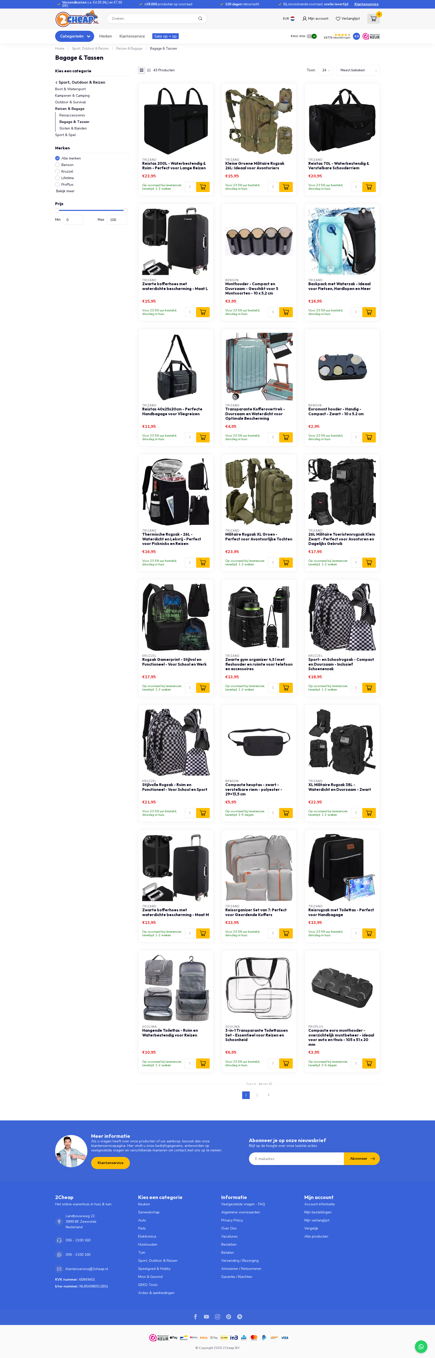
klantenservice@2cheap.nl (87, 1269)
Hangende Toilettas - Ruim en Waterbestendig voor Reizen (170, 1032)
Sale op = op (165, 36)
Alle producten (316, 1236)
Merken (105, 36)
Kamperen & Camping (72, 95)
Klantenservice (366, 4)
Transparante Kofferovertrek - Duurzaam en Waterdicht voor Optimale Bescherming (255, 414)
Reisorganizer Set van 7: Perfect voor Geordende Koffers (256, 912)
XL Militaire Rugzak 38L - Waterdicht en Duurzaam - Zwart (339, 787)
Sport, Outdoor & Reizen (90, 48)
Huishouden (147, 1244)
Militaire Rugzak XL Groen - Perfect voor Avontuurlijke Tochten (258, 536)
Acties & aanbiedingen (156, 1292)
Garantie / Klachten (236, 1276)
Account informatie (319, 1204)
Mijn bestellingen (318, 1212)
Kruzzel (67, 171)
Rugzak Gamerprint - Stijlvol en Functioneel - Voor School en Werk (174, 661)
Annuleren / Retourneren (241, 1268)
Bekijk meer (65, 191)
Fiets (142, 1228)
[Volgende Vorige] (268, 1095)
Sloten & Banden (73, 128)
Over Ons (229, 1228)
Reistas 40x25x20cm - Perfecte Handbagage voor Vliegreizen (172, 411)
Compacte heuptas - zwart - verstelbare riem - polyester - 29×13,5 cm (253, 789)
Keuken (144, 1204)
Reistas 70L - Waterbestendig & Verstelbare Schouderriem (338, 165)
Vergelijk (311, 1228)
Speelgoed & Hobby (154, 1268)
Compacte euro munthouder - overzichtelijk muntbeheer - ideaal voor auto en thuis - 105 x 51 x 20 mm (341, 1037)
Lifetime (67, 178)
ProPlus (67, 184)
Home (59, 48)
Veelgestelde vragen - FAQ (243, 1204)
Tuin (141, 1252)
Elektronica (147, 1236)
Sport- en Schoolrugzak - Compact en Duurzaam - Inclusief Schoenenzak (341, 664)
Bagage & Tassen (163, 48)
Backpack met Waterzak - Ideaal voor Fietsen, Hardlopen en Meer (339, 286)
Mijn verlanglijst (316, 1220)
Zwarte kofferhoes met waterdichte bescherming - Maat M (175, 912)
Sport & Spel (65, 134)
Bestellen (229, 1244)
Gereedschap (149, 1212)
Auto (142, 1220)
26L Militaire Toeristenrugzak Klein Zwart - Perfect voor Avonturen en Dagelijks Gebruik (341, 539)
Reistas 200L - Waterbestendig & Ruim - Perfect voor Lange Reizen (174, 165)
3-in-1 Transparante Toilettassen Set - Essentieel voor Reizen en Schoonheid (256, 1035)
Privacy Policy (232, 1220)
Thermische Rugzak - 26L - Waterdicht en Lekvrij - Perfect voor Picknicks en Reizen (171, 539)
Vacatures (229, 1236)
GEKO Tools (148, 1284)
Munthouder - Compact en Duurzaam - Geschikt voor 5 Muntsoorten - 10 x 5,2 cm (251, 289)
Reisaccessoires (72, 115)
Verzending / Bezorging (240, 1260)
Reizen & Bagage (129, 48)
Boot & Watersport (70, 88)
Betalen (227, 1252)
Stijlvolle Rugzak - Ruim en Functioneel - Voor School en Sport (174, 787)
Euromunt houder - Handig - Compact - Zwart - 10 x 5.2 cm (336, 411)
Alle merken (71, 158)
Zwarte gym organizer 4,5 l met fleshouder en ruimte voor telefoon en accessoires (259, 664)
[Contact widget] (421, 1346)
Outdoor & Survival (70, 102)
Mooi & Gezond (150, 1276)
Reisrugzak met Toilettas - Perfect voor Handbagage (341, 912)
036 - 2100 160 (78, 1240)
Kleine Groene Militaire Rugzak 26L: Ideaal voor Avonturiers (254, 165)
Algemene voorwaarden (240, 1212)
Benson (67, 165)
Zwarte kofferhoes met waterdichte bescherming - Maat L (175, 286)
